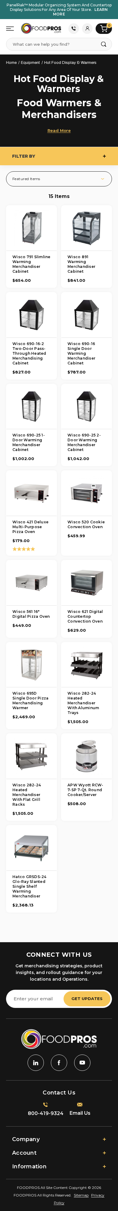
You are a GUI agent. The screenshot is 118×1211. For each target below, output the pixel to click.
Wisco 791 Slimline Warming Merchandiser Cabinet (31, 264)
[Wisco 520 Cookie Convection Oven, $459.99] (86, 493)
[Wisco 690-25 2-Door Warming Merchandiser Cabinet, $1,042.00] (86, 407)
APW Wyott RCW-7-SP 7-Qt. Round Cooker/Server (85, 790)
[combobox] (62, 179)
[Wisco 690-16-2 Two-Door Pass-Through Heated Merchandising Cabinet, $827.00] (31, 315)
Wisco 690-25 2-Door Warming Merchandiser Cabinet (84, 442)
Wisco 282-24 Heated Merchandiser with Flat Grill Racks (26, 795)
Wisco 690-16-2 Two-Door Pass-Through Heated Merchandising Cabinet (29, 353)
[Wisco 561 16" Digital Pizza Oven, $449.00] (31, 583)
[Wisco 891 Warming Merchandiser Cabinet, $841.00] (86, 228)
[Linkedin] (36, 1063)
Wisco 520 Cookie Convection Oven (86, 524)
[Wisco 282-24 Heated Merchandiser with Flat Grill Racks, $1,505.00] (31, 756)
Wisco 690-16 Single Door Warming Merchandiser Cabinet (81, 353)
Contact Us (73, 28)
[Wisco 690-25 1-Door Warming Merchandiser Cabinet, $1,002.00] (31, 407)
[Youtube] (82, 1063)
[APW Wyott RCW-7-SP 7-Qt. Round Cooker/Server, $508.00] (86, 756)
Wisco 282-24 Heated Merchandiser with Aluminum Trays (83, 703)
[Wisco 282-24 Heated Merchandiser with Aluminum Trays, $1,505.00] (86, 665)
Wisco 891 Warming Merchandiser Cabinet (81, 264)
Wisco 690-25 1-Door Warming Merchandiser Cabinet (28, 442)
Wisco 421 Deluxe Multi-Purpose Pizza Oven (30, 527)
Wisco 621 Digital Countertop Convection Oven (85, 616)
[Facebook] (59, 1063)
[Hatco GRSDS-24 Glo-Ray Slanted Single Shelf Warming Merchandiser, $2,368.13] (31, 848)
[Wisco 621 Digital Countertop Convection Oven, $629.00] (86, 583)
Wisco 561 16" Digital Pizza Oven (31, 614)
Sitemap (81, 1195)
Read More (59, 130)
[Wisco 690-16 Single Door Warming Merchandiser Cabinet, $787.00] (86, 315)
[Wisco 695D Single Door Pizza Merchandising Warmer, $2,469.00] (31, 665)
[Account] (87, 28)
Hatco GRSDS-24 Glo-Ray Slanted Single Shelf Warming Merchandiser (29, 886)
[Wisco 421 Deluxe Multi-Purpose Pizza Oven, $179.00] (31, 493)
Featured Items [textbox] (26, 178)
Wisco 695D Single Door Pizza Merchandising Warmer (30, 700)
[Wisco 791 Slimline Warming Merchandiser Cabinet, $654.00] (31, 228)
